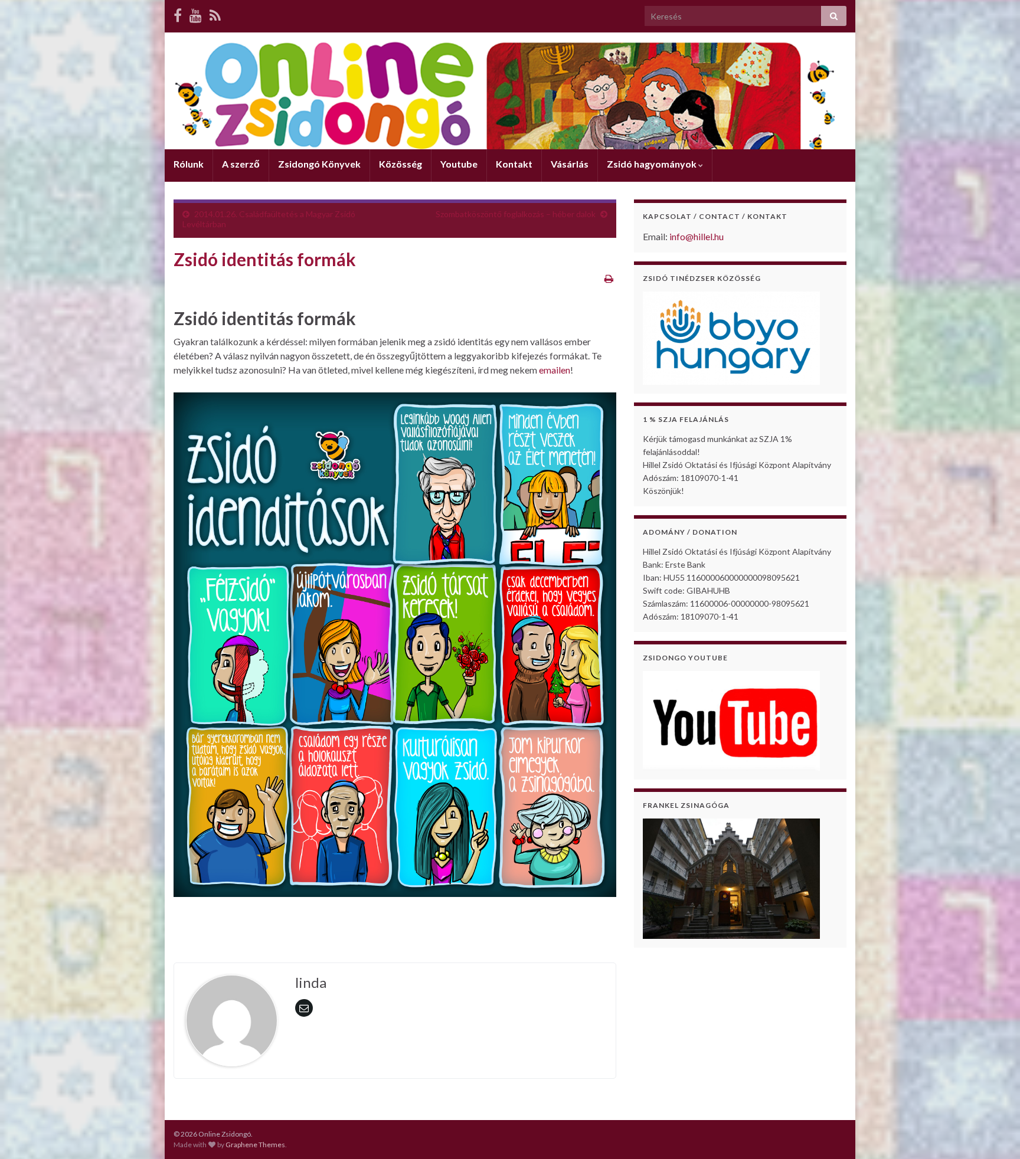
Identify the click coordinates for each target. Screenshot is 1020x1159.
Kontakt (514, 163)
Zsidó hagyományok (652, 163)
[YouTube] (195, 15)
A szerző (241, 163)
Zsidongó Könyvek (319, 163)
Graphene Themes (255, 1144)
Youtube (459, 163)
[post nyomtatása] (608, 278)
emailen (554, 369)
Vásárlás (570, 163)
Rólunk (189, 163)
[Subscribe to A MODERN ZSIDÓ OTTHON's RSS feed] (215, 15)
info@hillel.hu (696, 236)
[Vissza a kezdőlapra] (510, 90)
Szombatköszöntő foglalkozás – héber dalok (516, 214)
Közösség (400, 163)
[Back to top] (993, 1132)
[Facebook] (178, 15)
